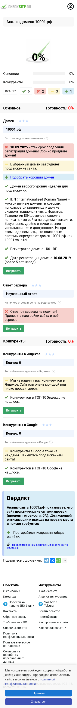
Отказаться (38, 701)
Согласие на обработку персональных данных (13, 656)
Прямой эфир (48, 616)
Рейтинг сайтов (49, 611)
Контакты (10, 611)
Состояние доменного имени (26, 138)
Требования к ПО (15, 622)
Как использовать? (52, 628)
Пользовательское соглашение (16, 644)
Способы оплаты (15, 628)
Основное (11, 74)
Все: (10, 91)
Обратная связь (14, 616)
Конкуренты (13, 82)
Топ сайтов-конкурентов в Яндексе (29, 371)
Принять (38, 693)
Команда (9, 596)
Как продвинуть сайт (53, 622)
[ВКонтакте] (52, 560)
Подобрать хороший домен (32, 177)
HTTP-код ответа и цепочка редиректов (32, 302)
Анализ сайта (48, 591)
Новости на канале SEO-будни (21, 603)
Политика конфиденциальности (18, 635)
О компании (11, 591)
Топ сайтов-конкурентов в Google (28, 442)
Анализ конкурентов (53, 596)
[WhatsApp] (58, 560)
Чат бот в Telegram (50, 603)
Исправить (13, 271)
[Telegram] (46, 560)
